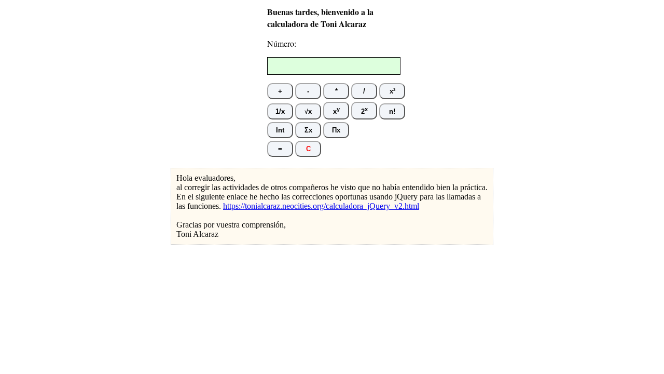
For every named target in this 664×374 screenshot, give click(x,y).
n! (392, 111)
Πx (336, 130)
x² (392, 91)
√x (308, 111)
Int (280, 130)
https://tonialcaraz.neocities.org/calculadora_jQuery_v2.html (321, 206)
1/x (280, 111)
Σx (308, 130)
